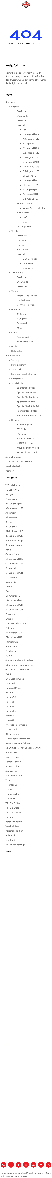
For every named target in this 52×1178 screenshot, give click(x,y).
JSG (25, 129)
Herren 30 (22, 249)
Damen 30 (22, 235)
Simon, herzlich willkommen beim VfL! (22, 984)
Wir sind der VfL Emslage (16, 903)
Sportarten (11, 102)
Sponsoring (11, 770)
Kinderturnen (24, 300)
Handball (16, 309)
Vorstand (16, 369)
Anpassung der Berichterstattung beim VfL (24, 939)
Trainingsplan (24, 226)
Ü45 (25, 221)
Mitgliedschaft (18, 364)
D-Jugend (10, 568)
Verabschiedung (13, 821)
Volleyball (10, 835)
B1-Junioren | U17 (14, 531)
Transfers (10, 798)
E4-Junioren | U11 (14, 609)
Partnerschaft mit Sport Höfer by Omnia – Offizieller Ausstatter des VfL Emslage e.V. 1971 (25, 931)
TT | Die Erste (12, 807)
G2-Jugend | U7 (30, 198)
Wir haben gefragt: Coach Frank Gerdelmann (25, 945)
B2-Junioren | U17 (14, 535)
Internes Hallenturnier (16, 724)
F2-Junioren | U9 (13, 637)
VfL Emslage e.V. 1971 (28, 447)
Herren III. (10, 710)
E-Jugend (22, 318)
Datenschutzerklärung (11, 1151)
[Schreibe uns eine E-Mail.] (11, 1165)
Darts (14, 332)
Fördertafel (17, 378)
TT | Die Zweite (13, 812)
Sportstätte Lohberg (27, 396)
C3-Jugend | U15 (31, 157)
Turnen (14, 290)
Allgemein (10, 512)
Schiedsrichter (24, 203)
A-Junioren (28, 263)
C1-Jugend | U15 (31, 148)
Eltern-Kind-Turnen (27, 295)
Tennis (14, 231)
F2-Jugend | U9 (30, 189)
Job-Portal (11, 729)
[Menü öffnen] (26, 13)
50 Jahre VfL (12, 489)
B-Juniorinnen (30, 258)
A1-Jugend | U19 (31, 134)
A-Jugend (10, 494)
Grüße (8, 674)
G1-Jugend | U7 (30, 194)
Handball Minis (13, 687)
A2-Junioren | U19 (14, 508)
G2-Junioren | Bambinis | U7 (19, 664)
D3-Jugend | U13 (31, 171)
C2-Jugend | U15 (31, 152)
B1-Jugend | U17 (31, 143)
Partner (9, 470)
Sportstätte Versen (26, 392)
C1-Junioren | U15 (14, 558)
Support (4, 1156)
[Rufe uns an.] (3, 1165)
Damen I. (10, 586)
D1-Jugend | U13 (31, 161)
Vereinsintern (12, 826)
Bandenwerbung (14, 540)
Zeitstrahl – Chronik (27, 452)
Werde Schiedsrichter (34, 208)
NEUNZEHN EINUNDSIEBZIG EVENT (23, 747)
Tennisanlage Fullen (27, 410)
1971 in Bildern (12, 485)
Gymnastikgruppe (26, 304)
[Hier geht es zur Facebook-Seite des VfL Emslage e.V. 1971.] (18, 1165)
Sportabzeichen (13, 775)
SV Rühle (21, 429)
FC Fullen (22, 433)
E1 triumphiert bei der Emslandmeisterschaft (24, 916)
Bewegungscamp (14, 545)
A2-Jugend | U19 (31, 138)
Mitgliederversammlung (17, 738)
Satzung (15, 360)
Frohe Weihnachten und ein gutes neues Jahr (25, 958)
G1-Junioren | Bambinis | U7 (19, 660)
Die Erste (22, 111)
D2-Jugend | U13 (31, 166)
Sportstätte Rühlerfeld (28, 406)
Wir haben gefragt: (15, 844)
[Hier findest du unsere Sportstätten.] (41, 1165)
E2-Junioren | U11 (14, 600)
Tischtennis (17, 272)
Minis (19, 327)
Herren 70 (22, 240)
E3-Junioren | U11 (14, 604)
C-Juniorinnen (12, 554)
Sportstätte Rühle (26, 401)
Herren (20, 244)
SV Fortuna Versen (26, 438)
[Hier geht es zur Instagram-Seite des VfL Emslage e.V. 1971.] (26, 1165)
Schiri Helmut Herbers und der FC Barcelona (25, 871)
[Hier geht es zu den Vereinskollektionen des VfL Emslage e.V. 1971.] (33, 1165)
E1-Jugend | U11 (30, 175)
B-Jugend (10, 522)
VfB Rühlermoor (25, 443)
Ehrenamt (10, 614)
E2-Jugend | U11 (30, 180)
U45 (25, 217)
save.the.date (12, 757)
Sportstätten (17, 383)
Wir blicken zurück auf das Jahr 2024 (21, 952)
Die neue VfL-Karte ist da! (16, 910)
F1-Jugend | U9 (30, 184)
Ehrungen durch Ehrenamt (24, 373)
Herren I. (10, 701)
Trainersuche (12, 793)
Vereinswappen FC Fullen (16, 884)
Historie (15, 420)
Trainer (9, 789)
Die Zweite (22, 115)
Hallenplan (16, 350)
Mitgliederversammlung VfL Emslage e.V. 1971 (25, 897)
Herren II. (10, 706)
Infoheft (9, 720)
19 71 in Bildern (24, 424)
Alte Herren (23, 212)
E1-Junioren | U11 (13, 595)
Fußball (15, 106)
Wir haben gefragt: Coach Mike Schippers (24, 978)
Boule (14, 346)
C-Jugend (22, 314)
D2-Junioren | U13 (14, 577)
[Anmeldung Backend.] (48, 1165)
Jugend (21, 125)
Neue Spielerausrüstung (17, 743)
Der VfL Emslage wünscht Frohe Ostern (22, 890)
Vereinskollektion (14, 466)
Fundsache (11, 651)
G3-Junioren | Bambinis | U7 (19, 669)
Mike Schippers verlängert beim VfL (21, 971)
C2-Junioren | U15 (14, 563)
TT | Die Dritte (12, 803)
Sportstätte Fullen (26, 387)
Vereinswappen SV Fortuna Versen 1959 (22, 858)
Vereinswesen (12, 355)
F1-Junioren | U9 (13, 632)
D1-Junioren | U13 (14, 572)
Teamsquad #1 (24, 337)
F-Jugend (22, 323)
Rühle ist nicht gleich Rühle (17, 864)
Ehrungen (5, 1115)
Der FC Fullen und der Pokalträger (20, 877)
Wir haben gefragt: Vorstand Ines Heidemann (25, 923)
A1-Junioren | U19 (14, 503)
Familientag (11, 641)
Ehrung (9, 618)
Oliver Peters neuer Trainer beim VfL (21, 965)
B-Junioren (28, 267)
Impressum (5, 1146)
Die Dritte (22, 120)
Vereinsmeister (25, 341)
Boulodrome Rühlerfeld (29, 415)
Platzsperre (11, 752)
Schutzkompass (13, 456)
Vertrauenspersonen (21, 461)
